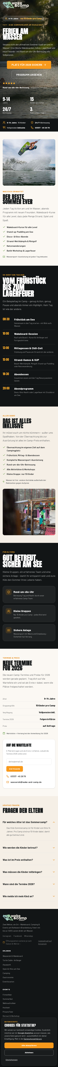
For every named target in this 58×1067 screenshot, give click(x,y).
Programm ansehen (29, 74)
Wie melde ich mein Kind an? (18, 896)
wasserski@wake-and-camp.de (26, 782)
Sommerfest (8, 999)
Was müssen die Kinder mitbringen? (22, 871)
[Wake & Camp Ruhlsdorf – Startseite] (16, 5)
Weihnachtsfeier (9, 1003)
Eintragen (14, 769)
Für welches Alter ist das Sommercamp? (25, 822)
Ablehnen (29, 1052)
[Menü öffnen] (52, 5)
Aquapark (7, 964)
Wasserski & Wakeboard (13, 956)
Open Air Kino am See (11, 969)
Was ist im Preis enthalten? (18, 859)
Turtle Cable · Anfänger (12, 960)
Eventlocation (8, 981)
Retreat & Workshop (11, 1016)
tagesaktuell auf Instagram (45, 942)
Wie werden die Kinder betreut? (20, 847)
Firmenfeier (7, 995)
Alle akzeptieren (29, 1045)
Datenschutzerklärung (33, 1039)
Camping (6, 973)
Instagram (7, 936)
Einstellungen (12, 1060)
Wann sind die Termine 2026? (19, 884)
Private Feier (8, 1012)
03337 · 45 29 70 (18, 776)
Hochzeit (6, 1007)
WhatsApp (28, 936)
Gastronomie (8, 977)
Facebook (18, 936)
